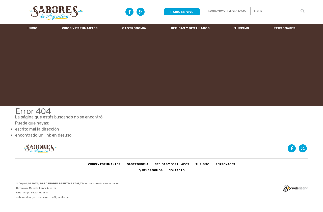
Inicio (32, 28)
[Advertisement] (161, 70)
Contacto (176, 170)
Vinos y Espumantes (80, 28)
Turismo (241, 28)
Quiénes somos (151, 170)
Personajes (284, 28)
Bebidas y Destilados (190, 28)
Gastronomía (134, 28)
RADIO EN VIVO (182, 12)
